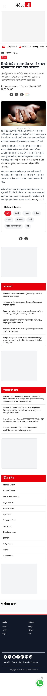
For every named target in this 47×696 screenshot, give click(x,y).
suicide (9, 219)
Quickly (13, 47)
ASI (8, 213)
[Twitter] (9, 657)
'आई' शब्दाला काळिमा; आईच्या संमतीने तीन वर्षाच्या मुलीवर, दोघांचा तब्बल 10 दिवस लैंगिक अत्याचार (22, 163)
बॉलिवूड (30, 627)
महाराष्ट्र (35, 47)
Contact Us (26, 662)
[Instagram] (18, 657)
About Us (7, 662)
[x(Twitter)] (16, 94)
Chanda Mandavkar (11, 86)
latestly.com (37, 199)
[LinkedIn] (22, 657)
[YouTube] (14, 657)
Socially (26, 47)
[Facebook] (11, 94)
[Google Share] (31, 96)
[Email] (31, 657)
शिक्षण (4, 634)
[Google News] (26, 657)
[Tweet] (26, 238)
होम (2, 53)
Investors (34, 662)
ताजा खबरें (8, 287)
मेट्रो (28, 226)
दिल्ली (30, 219)
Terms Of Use (16, 662)
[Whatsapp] (22, 94)
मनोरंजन (31, 622)
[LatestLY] (23, 7)
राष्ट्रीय (42, 47)
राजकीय (4, 627)
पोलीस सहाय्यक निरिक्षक (14, 226)
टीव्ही (29, 634)
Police (36, 213)
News (15, 53)
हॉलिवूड (30, 630)
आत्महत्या (20, 219)
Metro (27, 213)
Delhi (17, 213)
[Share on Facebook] (21, 238)
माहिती (4, 630)
